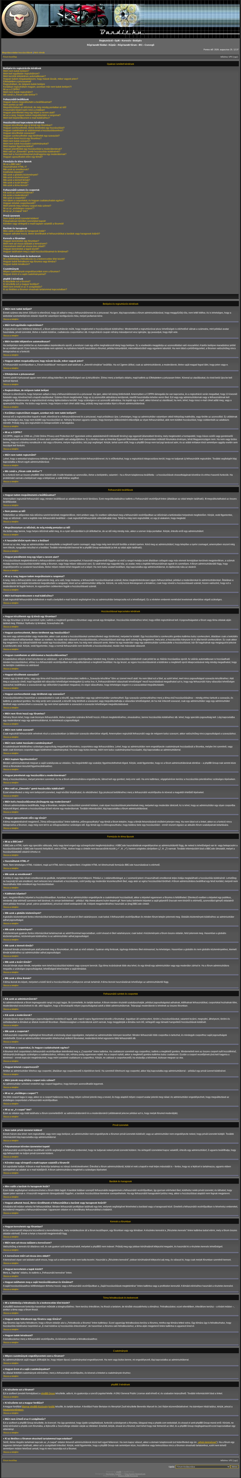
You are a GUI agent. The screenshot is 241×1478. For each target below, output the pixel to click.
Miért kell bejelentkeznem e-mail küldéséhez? (26, 118)
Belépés (137, 40)
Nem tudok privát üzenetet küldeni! (21, 218)
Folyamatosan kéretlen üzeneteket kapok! (24, 221)
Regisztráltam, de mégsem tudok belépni (24, 84)
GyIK (117, 40)
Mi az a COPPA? (11, 89)
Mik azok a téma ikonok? (15, 185)
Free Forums (130, 1474)
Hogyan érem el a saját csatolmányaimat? (24, 274)
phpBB (118, 1472)
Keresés (126, 40)
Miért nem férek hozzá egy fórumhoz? (22, 138)
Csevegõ (149, 45)
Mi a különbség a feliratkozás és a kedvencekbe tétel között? (34, 259)
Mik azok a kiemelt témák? (16, 180)
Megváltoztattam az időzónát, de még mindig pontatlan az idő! (34, 107)
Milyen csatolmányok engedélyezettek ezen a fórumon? (31, 271)
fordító (51, 1406)
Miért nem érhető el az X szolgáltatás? (22, 286)
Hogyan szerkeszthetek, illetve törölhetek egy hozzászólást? (34, 128)
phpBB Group (48, 1393)
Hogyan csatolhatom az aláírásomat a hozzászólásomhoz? (33, 130)
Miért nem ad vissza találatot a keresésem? (25, 243)
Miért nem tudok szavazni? (17, 141)
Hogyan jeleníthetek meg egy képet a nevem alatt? (29, 112)
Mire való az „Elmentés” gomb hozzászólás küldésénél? (31, 151)
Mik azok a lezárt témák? (15, 182)
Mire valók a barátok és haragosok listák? (24, 231)
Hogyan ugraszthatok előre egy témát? (23, 157)
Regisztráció (106, 40)
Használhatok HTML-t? (15, 167)
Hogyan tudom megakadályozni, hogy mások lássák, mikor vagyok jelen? (40, 79)
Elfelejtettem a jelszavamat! (17, 81)
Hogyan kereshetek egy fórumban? (21, 241)
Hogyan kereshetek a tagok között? (21, 249)
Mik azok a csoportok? (14, 198)
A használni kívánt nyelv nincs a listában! (24, 110)
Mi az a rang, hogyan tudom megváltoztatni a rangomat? (32, 115)
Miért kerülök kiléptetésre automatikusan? (24, 76)
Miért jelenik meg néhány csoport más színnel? (27, 205)
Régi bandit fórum (127, 45)
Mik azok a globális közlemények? (20, 174)
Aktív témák (39, 52)
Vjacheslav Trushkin (113, 1474)
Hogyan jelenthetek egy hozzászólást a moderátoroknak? (32, 149)
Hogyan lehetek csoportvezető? (19, 203)
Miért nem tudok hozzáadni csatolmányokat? (26, 143)
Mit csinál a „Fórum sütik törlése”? (20, 94)
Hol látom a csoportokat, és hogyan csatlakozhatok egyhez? (33, 200)
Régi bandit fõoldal (97, 45)
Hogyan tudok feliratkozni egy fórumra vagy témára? (29, 261)
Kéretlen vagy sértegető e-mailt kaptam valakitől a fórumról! (33, 223)
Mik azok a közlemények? (16, 177)
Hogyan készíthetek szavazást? (19, 133)
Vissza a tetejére (10, 319)
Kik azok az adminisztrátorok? (18, 192)
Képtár (112, 45)
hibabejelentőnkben (13, 1410)
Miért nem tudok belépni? (16, 71)
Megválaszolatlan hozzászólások (17, 52)
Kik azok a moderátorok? (16, 195)
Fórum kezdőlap (10, 57)
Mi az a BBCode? (12, 164)
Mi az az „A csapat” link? (15, 211)
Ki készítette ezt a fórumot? (17, 281)
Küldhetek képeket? (13, 172)
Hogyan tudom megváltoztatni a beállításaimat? (27, 102)
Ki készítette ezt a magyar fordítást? (21, 284)
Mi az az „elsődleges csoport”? (18, 208)
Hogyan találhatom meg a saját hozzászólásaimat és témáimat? (35, 251)
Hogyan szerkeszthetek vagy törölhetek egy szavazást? (31, 135)
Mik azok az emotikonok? (16, 169)
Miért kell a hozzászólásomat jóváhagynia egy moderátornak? (34, 154)
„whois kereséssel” (207, 1442)
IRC (141, 45)
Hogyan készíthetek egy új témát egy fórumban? (27, 125)
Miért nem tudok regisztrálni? (18, 92)
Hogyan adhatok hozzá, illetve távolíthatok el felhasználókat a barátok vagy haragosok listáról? (51, 233)
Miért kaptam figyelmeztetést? (18, 146)
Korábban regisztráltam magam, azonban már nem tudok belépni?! (37, 86)
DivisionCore (140, 1474)
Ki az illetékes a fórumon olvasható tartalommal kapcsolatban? (35, 289)
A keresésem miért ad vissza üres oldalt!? (24, 246)
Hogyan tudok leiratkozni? (16, 264)
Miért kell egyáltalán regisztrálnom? (21, 73)
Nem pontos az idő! (13, 104)
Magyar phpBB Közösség (35, 1406)
